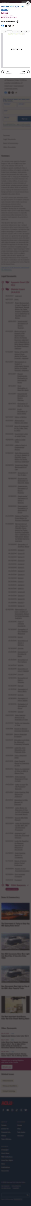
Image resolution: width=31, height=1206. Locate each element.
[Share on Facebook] (2, 26)
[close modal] (28, 3)
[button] (9, 26)
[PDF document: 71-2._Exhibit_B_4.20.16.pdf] (15, 49)
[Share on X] (6, 26)
